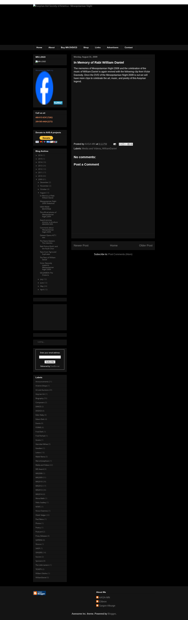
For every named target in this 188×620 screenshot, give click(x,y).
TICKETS (39, 569)
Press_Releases (41, 536)
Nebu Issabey (41, 502)
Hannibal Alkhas (42, 444)
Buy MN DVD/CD (69, 47)
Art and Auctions (42, 390)
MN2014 (39, 494)
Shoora (38, 544)
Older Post (145, 245)
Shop (86, 47)
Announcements (42, 382)
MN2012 (39, 486)
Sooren (38, 557)
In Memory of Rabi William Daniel (47, 197)
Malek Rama (40, 457)
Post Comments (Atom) (120, 254)
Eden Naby (40, 415)
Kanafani (39, 448)
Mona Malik (40, 498)
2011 (40, 173)
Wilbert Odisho (41, 573)
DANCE (38, 407)
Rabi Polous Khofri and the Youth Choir (49, 247)
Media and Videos (91, 148)
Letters (38, 453)
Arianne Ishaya (41, 386)
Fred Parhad (40, 436)
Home (39, 47)
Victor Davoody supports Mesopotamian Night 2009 (47, 266)
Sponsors (39, 561)
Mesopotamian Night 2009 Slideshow (48, 202)
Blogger (112, 614)
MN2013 (39, 490)
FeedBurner (55, 366)
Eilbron (103, 601)
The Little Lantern (42, 565)
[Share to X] (125, 144)
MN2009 (39, 478)
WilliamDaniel (109, 148)
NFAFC (38, 507)
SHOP (38, 548)
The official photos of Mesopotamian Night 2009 (48, 214)
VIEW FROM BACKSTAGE (45, 208)
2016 (40, 155)
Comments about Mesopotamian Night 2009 (47, 230)
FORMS (38, 427)
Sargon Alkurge (107, 605)
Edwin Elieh (40, 419)
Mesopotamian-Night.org (44, 70)
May (42, 286)
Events (38, 423)
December (44, 182)
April (42, 290)
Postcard (39, 532)
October (43, 189)
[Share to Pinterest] (131, 144)
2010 (40, 176)
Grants (38, 440)
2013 (40, 166)
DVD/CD (39, 411)
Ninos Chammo (42, 511)
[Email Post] (114, 144)
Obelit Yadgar (41, 515)
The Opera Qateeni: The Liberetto (47, 242)
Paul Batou (40, 519)
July (41, 279)
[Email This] (120, 144)
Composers (40, 402)
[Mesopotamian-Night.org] (44, 104)
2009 (40, 179)
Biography (39, 398)
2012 (40, 169)
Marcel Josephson (42, 461)
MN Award (40, 469)
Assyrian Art (40, 394)
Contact (129, 47)
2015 (40, 159)
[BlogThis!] (123, 144)
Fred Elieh (39, 432)
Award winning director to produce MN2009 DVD (49, 222)
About (51, 47)
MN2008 (39, 473)
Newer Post (81, 245)
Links (98, 47)
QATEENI (39, 540)
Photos (38, 523)
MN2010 (39, 482)
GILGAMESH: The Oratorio (46, 274)
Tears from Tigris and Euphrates (48, 253)
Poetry (38, 528)
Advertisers (112, 47)
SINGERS (39, 553)
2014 (40, 162)
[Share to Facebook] (128, 144)
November (44, 186)
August (43, 193)
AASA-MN (104, 597)
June (42, 283)
